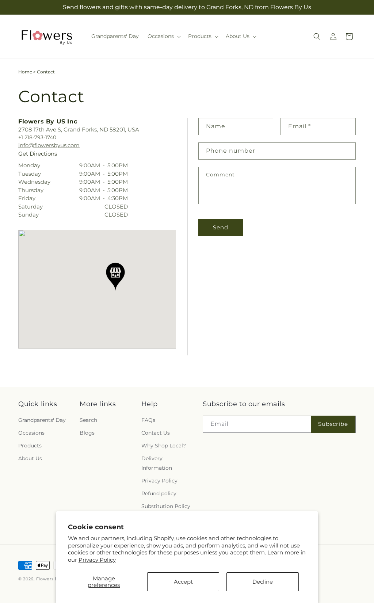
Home (25, 72)
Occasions (31, 433)
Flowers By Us (52, 578)
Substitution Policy (165, 506)
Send (220, 227)
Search (88, 420)
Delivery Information (156, 463)
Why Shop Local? (163, 445)
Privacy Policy (97, 559)
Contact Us (155, 433)
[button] (163, 36)
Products (30, 445)
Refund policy (158, 493)
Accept (183, 581)
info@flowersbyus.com (49, 145)
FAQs (148, 420)
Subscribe (333, 423)
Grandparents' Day (42, 420)
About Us (30, 458)
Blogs (87, 433)
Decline (262, 581)
